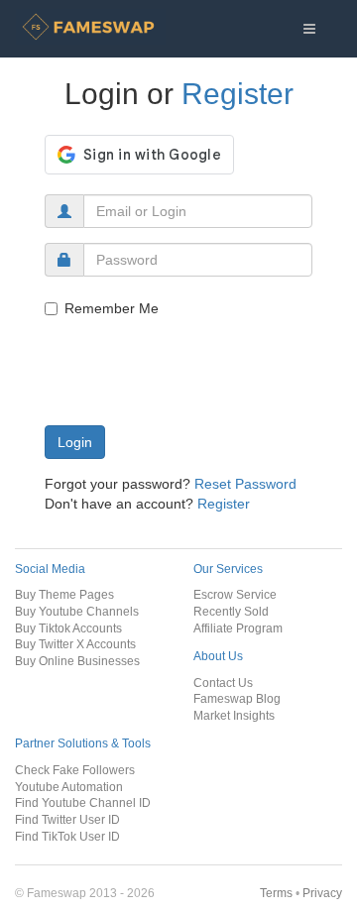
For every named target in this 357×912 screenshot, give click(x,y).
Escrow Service (235, 594)
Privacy (322, 892)
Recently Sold (231, 611)
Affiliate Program (238, 628)
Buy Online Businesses (77, 660)
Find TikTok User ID (67, 836)
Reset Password (245, 484)
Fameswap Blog (237, 698)
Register (237, 93)
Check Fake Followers (75, 769)
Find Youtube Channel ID (83, 802)
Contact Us (223, 682)
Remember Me (111, 308)
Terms (276, 892)
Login (75, 442)
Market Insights (234, 715)
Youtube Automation (69, 786)
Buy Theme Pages (64, 594)
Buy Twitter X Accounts (75, 643)
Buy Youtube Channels (77, 611)
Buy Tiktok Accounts (68, 628)
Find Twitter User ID (67, 819)
